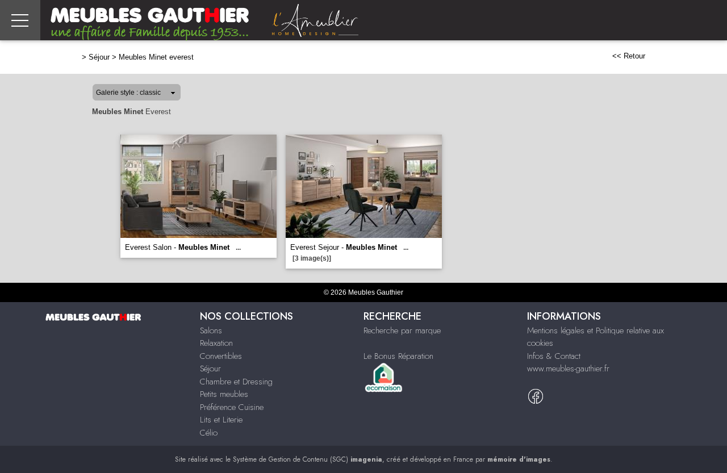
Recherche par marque (402, 330)
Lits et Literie (221, 419)
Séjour (99, 57)
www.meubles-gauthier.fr (568, 368)
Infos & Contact (553, 356)
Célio (209, 432)
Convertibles (221, 356)
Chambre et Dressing (236, 381)
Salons (211, 330)
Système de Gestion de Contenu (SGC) (307, 459)
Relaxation (216, 343)
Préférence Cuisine (232, 407)
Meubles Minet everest (156, 57)
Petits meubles (224, 394)
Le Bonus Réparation (398, 356)
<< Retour (628, 56)
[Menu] (20, 20)
